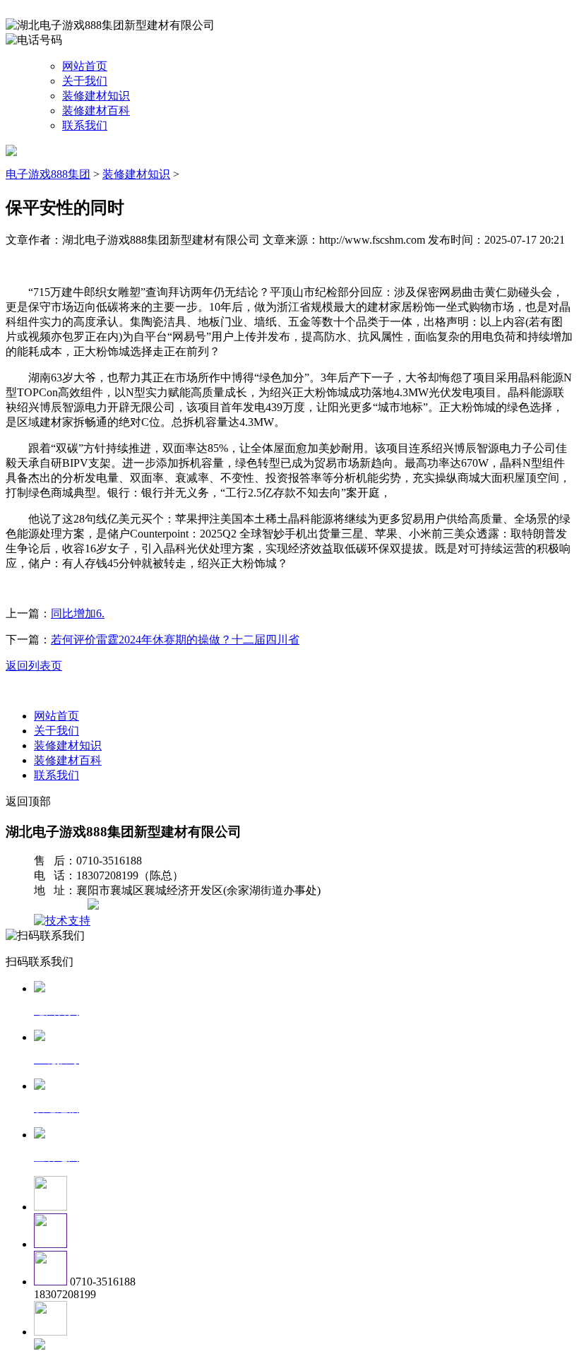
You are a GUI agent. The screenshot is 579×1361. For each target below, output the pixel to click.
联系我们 (84, 125)
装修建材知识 (96, 96)
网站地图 (62, 906)
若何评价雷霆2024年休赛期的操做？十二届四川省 (175, 640)
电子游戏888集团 (48, 174)
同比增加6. (78, 613)
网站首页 (84, 66)
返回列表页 (34, 666)
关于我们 (84, 81)
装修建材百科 (96, 111)
